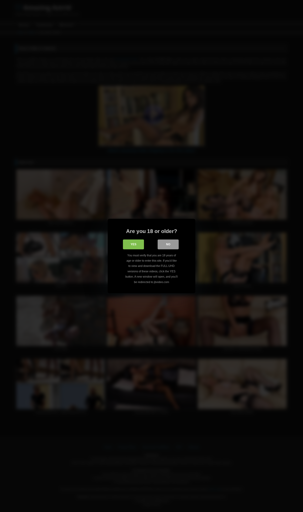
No (168, 244)
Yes (133, 244)
